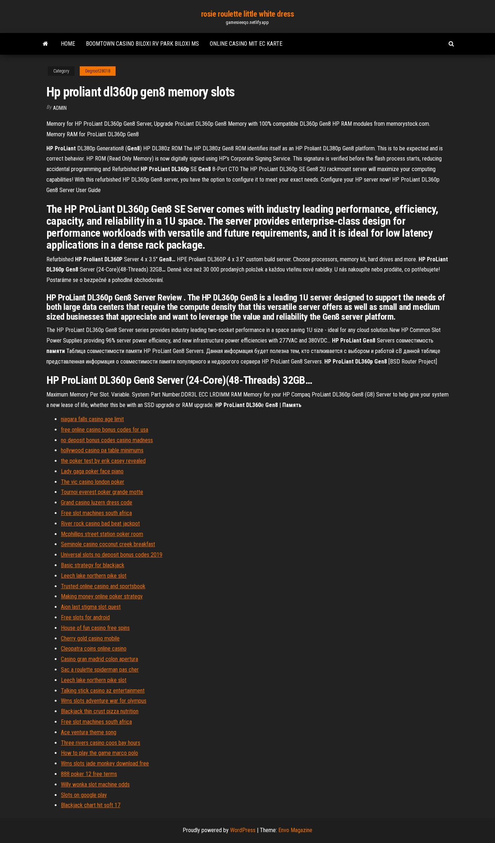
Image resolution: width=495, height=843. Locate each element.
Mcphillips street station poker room (102, 534)
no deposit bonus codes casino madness (107, 440)
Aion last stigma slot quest (91, 606)
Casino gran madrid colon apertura (99, 659)
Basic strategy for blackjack (92, 565)
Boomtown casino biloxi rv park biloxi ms (142, 43)
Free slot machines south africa (96, 513)
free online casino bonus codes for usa (104, 429)
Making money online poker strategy (102, 596)
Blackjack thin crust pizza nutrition (99, 711)
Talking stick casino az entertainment (103, 690)
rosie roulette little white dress (247, 13)
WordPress (242, 830)
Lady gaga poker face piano (92, 471)
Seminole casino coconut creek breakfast (108, 544)
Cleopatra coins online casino (93, 648)
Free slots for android (85, 617)
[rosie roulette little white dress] (45, 44)
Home (68, 43)
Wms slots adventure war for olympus (103, 700)
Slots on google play (84, 795)
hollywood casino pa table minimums (102, 450)
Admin (60, 108)
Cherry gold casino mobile (90, 638)
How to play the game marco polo (99, 752)
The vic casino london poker (92, 481)
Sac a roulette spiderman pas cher (100, 669)
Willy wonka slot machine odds (95, 784)
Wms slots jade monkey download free (105, 763)
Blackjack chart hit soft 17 (90, 805)
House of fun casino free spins (95, 627)
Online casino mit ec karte (246, 43)
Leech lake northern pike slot (93, 575)
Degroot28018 (97, 71)
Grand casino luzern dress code (96, 502)
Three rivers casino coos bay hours (100, 742)
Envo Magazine (295, 830)
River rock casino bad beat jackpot (100, 523)
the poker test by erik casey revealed (103, 460)
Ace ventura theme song (88, 732)
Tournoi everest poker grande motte (102, 492)
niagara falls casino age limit (92, 419)
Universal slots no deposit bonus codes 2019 (111, 554)
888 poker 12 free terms (89, 774)
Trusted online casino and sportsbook (103, 586)
